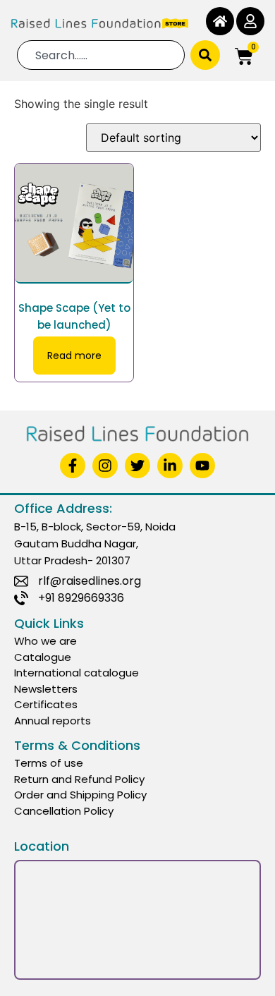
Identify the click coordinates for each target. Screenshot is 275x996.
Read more (74, 355)
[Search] (205, 55)
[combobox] (101, 55)
